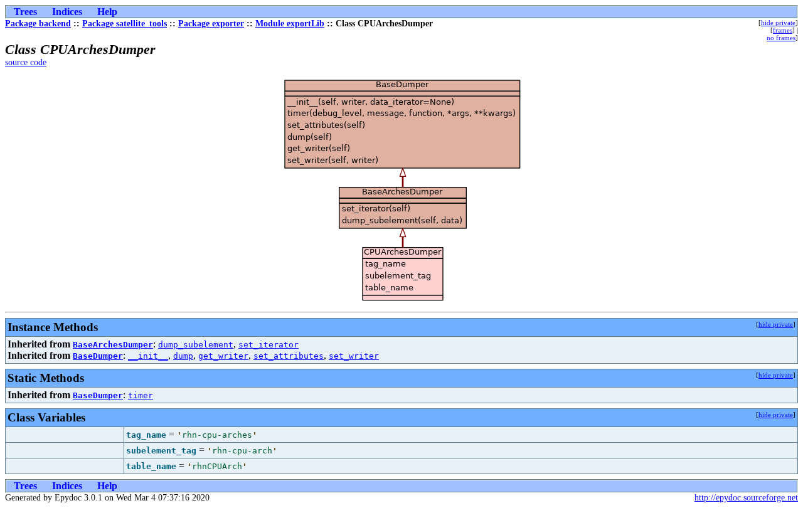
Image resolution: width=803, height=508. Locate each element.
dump (183, 356)
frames (782, 30)
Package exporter (211, 23)
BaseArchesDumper (113, 344)
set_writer (354, 356)
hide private (778, 22)
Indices (67, 11)
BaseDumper (98, 356)
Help (107, 11)
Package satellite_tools (124, 23)
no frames (781, 37)
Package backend (38, 23)
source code (25, 62)
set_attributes (288, 356)
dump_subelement (195, 344)
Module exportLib (289, 23)
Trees (25, 11)
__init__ (148, 356)
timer (140, 395)
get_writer (223, 356)
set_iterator (268, 344)
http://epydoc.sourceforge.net (746, 497)
